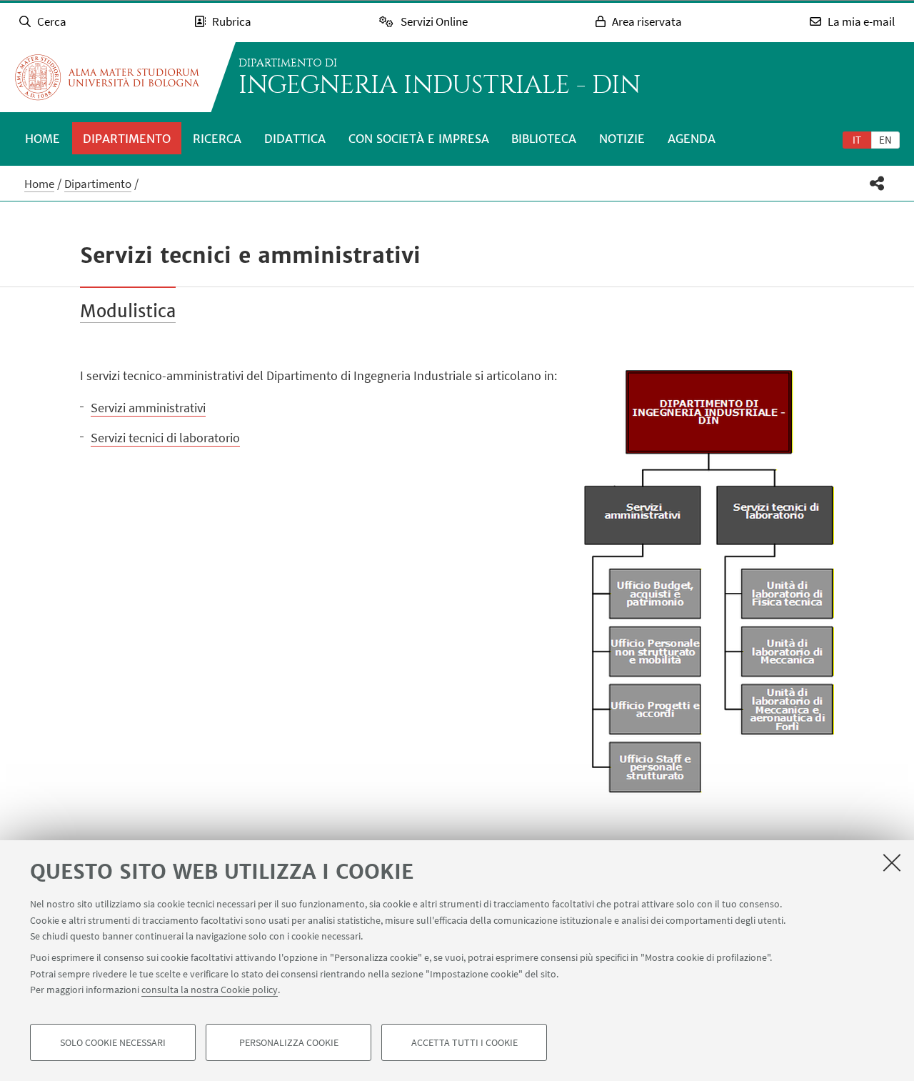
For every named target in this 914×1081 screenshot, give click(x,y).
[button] (877, 183)
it (857, 139)
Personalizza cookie (288, 1042)
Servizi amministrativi (148, 407)
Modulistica (128, 311)
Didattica (295, 138)
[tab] (857, 139)
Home (42, 138)
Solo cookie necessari (113, 1042)
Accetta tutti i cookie (464, 1042)
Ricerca (217, 138)
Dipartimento (127, 138)
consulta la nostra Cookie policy (209, 989)
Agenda (691, 138)
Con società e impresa (418, 138)
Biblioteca (543, 138)
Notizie (622, 138)
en (885, 139)
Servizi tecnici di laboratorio (165, 437)
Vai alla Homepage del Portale (107, 77)
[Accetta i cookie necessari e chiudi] (891, 862)
